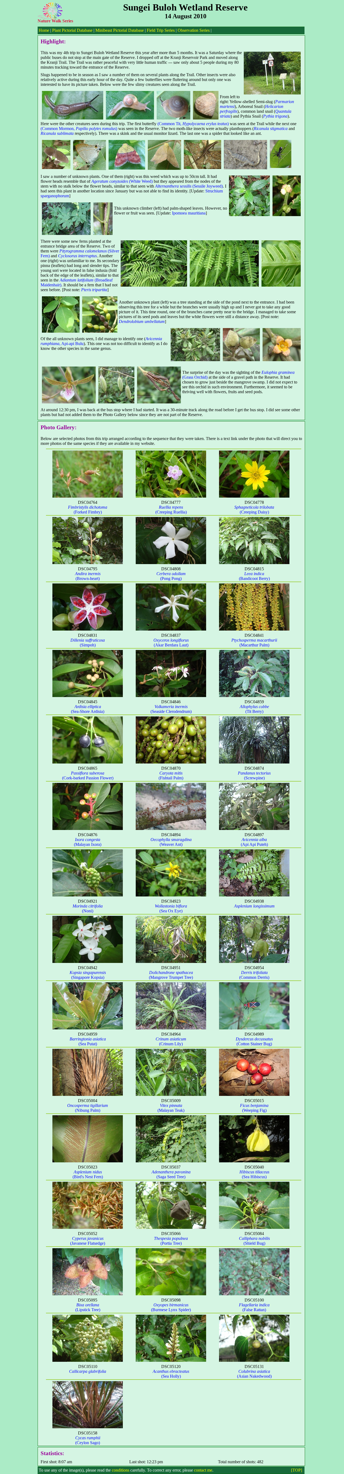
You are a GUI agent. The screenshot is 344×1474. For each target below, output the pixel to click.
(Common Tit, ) (193, 123)
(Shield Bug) (254, 1241)
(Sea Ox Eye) (171, 908)
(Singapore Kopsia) (88, 975)
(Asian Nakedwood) (254, 1373)
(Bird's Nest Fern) (88, 1174)
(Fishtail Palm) (171, 775)
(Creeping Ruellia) (171, 509)
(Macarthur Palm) (254, 642)
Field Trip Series (161, 30)
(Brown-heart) (88, 576)
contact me (203, 1470)
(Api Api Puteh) (254, 842)
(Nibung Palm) (87, 1108)
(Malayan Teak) (170, 1108)
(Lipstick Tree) (87, 1307)
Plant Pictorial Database (72, 30)
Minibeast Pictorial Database (119, 30)
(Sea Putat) (88, 1041)
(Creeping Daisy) (254, 509)
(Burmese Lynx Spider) (171, 1307)
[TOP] (296, 1470)
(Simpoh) (87, 642)
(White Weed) (122, 181)
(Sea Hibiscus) (254, 1174)
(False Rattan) (254, 1307)
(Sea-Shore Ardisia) (87, 709)
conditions (120, 1470)
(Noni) (88, 908)
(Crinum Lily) (171, 1041)
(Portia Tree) (171, 1241)
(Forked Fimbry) (87, 509)
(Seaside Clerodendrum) (171, 709)
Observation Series (194, 30)
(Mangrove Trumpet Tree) (171, 975)
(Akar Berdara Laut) (171, 642)
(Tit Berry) (254, 709)
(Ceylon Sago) (87, 1440)
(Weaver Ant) (171, 842)
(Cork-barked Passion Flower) (87, 775)
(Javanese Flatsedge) (87, 1241)
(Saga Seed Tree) (171, 1174)
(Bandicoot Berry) (254, 576)
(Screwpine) (254, 775)
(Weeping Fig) (254, 1108)
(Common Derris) (254, 975)
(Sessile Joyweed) (189, 186)
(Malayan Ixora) (87, 842)
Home (44, 30)
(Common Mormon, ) (79, 128)
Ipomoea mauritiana (189, 213)
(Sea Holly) (171, 1373)
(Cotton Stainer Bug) (254, 1041)
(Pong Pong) (171, 576)
